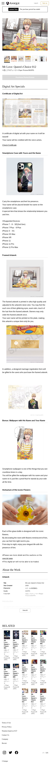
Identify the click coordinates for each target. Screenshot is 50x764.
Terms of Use (6, 723)
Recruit (4, 743)
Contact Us (5, 735)
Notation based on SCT (9, 731)
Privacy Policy (7, 727)
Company (5, 739)
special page (7, 558)
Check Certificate (9, 145)
